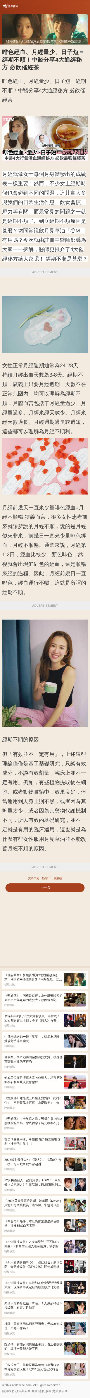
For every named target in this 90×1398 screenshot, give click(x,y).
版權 (48, 1391)
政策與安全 (23, 1391)
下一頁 (45, 887)
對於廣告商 (60, 1391)
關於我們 (8, 1391)
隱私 (41, 1391)
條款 (34, 1391)
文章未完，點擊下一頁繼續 (45, 878)
